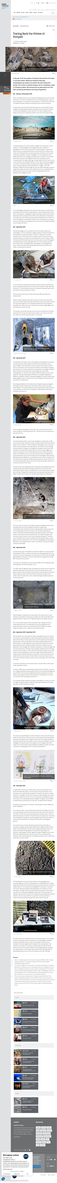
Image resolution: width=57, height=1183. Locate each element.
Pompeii (38, 1127)
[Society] (17, 1005)
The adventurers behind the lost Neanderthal (29, 1086)
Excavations (39, 1133)
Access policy (43, 1174)
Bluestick (38, 3)
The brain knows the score (28, 1005)
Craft (48, 1139)
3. (12, 963)
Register (53, 1174)
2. (12, 961)
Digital (35, 12)
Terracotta (43, 1145)
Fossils (38, 1139)
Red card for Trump (27, 1038)
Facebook (36, 3)
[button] (3, 1179)
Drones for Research (27, 1109)
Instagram (40, 3)
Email (53, 1166)
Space (27, 12)
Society (23, 12)
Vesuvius (43, 1127)
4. (12, 965)
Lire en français (18, 19)
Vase (37, 1145)
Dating (44, 1142)
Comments (8, 90)
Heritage (43, 1139)
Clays (38, 1130)
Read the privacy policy (7, 1169)
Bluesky (51, 1159)
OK (27, 1174)
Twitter (35, 3)
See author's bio (17, 1136)
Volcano (49, 1127)
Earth (31, 12)
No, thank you (6, 1174)
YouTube (42, 3)
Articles (18, 17)
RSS (43, 3)
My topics (40, 12)
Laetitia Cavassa (23, 41)
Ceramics (49, 1130)
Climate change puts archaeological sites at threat (29, 1070)
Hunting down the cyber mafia (29, 1021)
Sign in (49, 1174)
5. (12, 976)
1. (12, 960)
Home (14, 17)
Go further (7, 87)
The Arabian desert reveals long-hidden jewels (28, 1062)
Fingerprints (43, 1130)
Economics (39, 1142)
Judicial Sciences (47, 1136)
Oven (48, 1142)
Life (14, 12)
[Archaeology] (17, 1053)
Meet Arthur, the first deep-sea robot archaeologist (29, 1078)
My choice (17, 1174)
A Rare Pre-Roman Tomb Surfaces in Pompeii (28, 1101)
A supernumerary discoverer (29, 1030)
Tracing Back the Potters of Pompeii (24, 17)
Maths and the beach (27, 1013)
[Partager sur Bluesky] (51, 1166)
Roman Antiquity (46, 1133)
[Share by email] (26, 1150)
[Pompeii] (17, 1101)
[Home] (5, 5)
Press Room (37, 1166)
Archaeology (24, 26)
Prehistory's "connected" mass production (28, 1053)
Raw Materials (39, 1136)
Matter (18, 12)
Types (53, 12)
